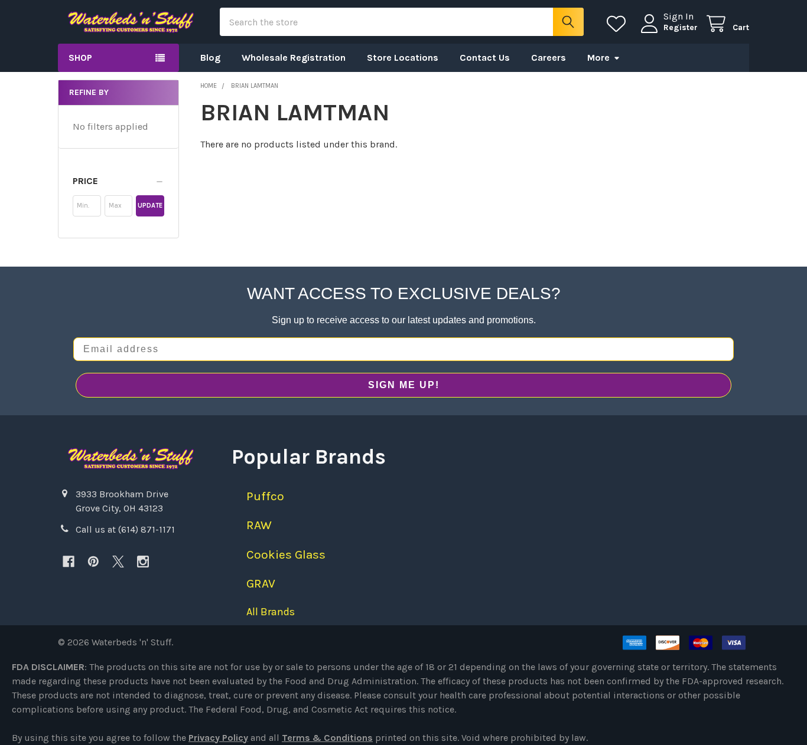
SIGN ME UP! (404, 385)
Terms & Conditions (327, 737)
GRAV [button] (260, 583)
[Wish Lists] (619, 24)
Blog (210, 57)
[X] (118, 561)
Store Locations (402, 57)
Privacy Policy (218, 737)
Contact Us (485, 57)
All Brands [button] (270, 611)
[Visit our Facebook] (68, 561)
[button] (118, 181)
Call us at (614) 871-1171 (125, 529)
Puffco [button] (265, 496)
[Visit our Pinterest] (93, 561)
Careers (548, 57)
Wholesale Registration (294, 57)
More (598, 57)
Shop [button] (80, 57)
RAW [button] (259, 525)
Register (680, 27)
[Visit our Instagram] (143, 561)
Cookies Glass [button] (286, 554)
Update (150, 205)
